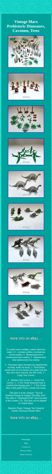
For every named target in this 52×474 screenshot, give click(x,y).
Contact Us (26, 447)
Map (26, 443)
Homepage (26, 439)
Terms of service (26, 454)
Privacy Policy (26, 451)
